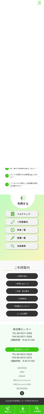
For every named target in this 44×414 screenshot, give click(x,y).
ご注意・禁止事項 (22, 291)
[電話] (8, 409)
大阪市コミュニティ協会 (22, 384)
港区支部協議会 (22, 388)
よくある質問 (22, 314)
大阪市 (22, 372)
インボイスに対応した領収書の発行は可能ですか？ (24, 184)
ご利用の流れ (22, 276)
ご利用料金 (22, 299)
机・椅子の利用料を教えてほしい (23, 168)
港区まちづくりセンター (22, 380)
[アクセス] (22, 409)
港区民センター (22, 349)
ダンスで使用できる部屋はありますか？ (24, 175)
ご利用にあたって (22, 284)
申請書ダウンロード (22, 306)
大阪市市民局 (22, 368)
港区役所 (22, 376)
